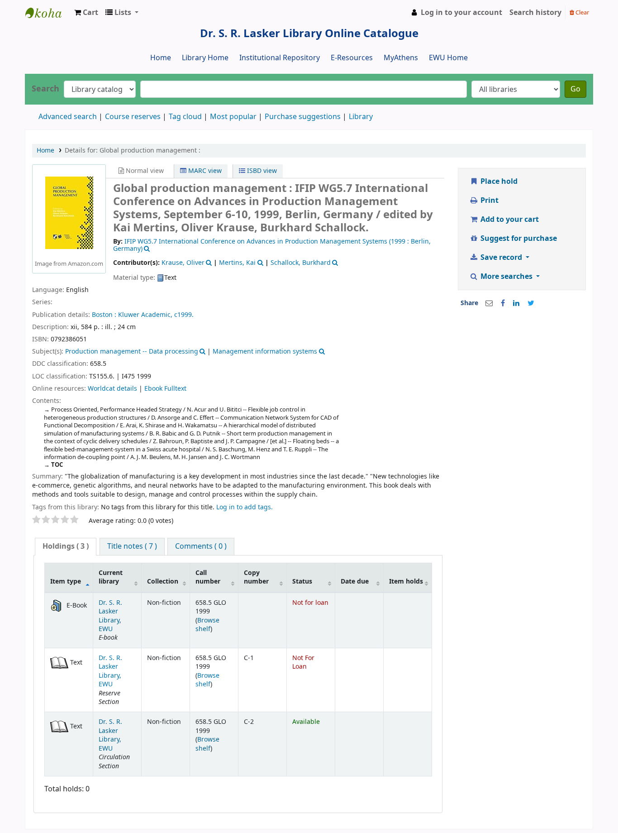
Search (45, 89)
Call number (207, 577)
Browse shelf (207, 625)
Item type (65, 581)
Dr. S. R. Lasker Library (48, 13)
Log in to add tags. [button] (244, 507)
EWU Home (448, 58)
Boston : (104, 315)
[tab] (65, 546)
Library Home (205, 58)
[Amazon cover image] (69, 212)
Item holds (406, 581)
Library (361, 116)
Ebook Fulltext (165, 388)
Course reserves (133, 116)
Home (160, 58)
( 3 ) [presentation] (66, 546)
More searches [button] (506, 276)
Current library (111, 577)
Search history (535, 12)
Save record (501, 257)
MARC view (204, 171)
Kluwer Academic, (145, 315)
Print (489, 200)
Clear (581, 12)
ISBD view (261, 171)
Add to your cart (509, 219)
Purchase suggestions (303, 116)
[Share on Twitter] (530, 303)
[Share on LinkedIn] (516, 303)
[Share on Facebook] (503, 303)
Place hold (498, 181)
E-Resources (352, 58)
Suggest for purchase (518, 238)
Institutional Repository (279, 58)
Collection (162, 581)
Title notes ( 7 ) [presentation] (132, 546)
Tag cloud (185, 116)
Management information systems (265, 351)
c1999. (184, 315)
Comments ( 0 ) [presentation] (201, 546)
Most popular (233, 116)
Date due (355, 581)
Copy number (256, 577)
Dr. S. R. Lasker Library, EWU (110, 616)
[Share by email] (489, 303)
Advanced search (67, 116)
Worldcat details (112, 388)
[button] (86, 13)
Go (575, 89)
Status (302, 581)
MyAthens (401, 58)
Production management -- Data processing (131, 351)
